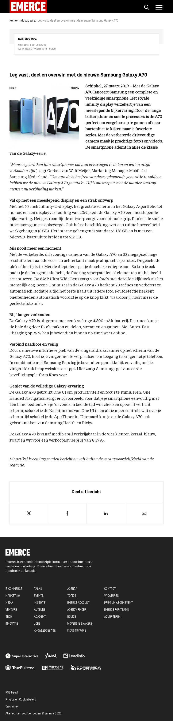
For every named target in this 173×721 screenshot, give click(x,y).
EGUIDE (71, 616)
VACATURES (111, 596)
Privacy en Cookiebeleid (20, 699)
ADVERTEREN (112, 616)
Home (13, 20)
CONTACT (110, 589)
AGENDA (72, 589)
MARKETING (12, 596)
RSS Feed (11, 692)
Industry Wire (27, 20)
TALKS (38, 589)
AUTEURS (40, 610)
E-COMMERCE (13, 589)
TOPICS (71, 596)
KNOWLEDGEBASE (44, 630)
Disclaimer (12, 706)
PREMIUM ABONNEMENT (118, 603)
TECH (8, 616)
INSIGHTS (39, 603)
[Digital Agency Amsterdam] (21, 655)
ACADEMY (40, 616)
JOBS (37, 623)
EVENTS (39, 596)
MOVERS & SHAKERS (79, 623)
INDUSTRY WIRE (76, 630)
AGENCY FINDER (76, 610)
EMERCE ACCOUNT (78, 603)
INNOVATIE (11, 623)
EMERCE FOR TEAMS (116, 610)
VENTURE (11, 610)
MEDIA (9, 603)
